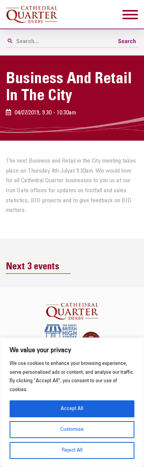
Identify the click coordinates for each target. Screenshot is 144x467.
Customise (72, 429)
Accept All (72, 408)
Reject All (72, 450)
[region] (72, 402)
